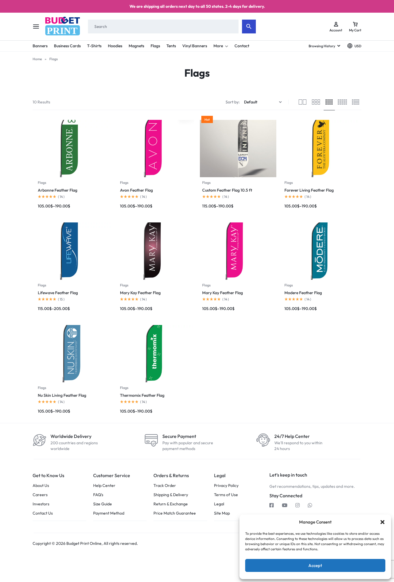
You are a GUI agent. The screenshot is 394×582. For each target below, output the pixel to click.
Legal (219, 504)
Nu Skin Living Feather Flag (62, 395)
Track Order (164, 485)
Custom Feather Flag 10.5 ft (227, 190)
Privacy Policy (226, 485)
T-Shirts (94, 45)
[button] (382, 522)
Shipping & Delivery (170, 494)
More (218, 45)
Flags (155, 45)
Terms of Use (226, 494)
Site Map (222, 513)
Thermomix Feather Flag (142, 395)
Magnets (136, 45)
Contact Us (43, 513)
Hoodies (115, 45)
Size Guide (102, 504)
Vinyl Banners (194, 45)
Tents (171, 45)
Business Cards (67, 45)
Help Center (104, 485)
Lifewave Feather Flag (58, 292)
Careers (40, 494)
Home (37, 59)
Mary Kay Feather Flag (140, 292)
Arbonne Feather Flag (57, 190)
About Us (41, 485)
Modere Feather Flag (303, 292)
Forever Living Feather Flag (309, 190)
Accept (315, 565)
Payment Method (108, 513)
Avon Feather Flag (136, 190)
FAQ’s (98, 494)
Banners (40, 45)
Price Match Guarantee (174, 513)
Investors (41, 504)
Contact (241, 45)
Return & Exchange (170, 504)
